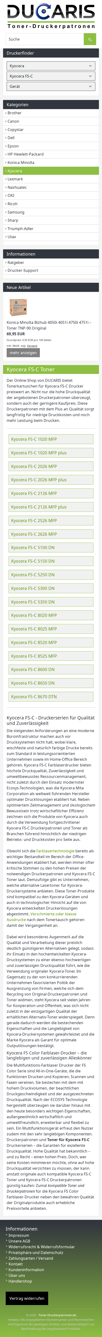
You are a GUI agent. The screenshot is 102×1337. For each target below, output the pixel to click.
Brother (15, 112)
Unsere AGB (19, 1241)
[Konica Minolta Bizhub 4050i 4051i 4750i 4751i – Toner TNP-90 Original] (18, 307)
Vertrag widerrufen (26, 1298)
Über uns (17, 1275)
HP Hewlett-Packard (26, 154)
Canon (13, 121)
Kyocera (15, 170)
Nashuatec (17, 187)
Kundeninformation (26, 1269)
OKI (11, 195)
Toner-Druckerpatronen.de (57, 1315)
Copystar (16, 129)
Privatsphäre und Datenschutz (36, 1252)
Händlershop (20, 1281)
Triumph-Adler (20, 228)
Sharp (13, 220)
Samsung (16, 212)
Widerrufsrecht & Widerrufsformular (42, 1246)
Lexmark (15, 179)
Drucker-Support (23, 270)
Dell (11, 137)
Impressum (19, 1235)
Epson (13, 146)
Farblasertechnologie (55, 851)
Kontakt (16, 1264)
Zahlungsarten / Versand (31, 1258)
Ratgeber (16, 262)
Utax (12, 236)
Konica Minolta (21, 162)
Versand (32, 345)
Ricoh (13, 203)
